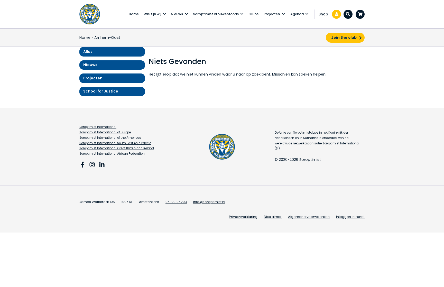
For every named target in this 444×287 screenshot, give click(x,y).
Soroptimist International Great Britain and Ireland (116, 148)
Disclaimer (273, 217)
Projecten (272, 14)
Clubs (253, 14)
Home (134, 14)
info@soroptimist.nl (209, 202)
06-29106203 (176, 202)
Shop (323, 14)
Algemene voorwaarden (309, 217)
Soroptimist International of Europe (105, 132)
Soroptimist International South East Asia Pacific (115, 143)
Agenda (297, 14)
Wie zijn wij (152, 14)
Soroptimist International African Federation (112, 154)
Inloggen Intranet (350, 217)
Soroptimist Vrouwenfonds (216, 14)
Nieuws (177, 14)
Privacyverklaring (243, 217)
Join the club (344, 37)
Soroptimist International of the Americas (110, 138)
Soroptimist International (97, 127)
